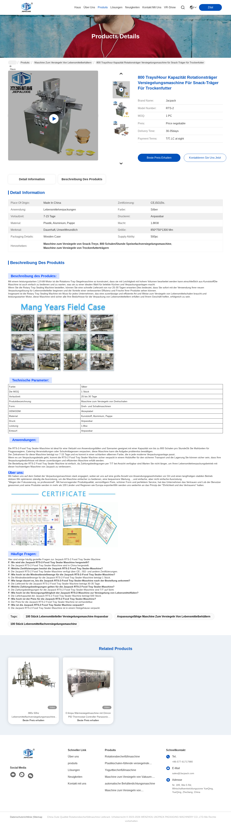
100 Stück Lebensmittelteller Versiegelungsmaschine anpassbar (67, 616)
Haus (77, 7)
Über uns (89, 7)
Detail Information (32, 179)
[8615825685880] (22, 775)
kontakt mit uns (151, 7)
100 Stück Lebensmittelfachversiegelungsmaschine (43, 623)
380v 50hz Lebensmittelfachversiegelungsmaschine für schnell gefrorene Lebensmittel (33, 715)
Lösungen (74, 770)
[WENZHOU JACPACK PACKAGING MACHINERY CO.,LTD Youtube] (13, 775)
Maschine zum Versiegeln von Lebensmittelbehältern (62, 62)
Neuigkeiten (75, 776)
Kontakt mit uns (77, 783)
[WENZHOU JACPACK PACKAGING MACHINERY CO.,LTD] (26, 7)
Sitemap (37, 817)
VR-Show (170, 7)
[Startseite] (28, 753)
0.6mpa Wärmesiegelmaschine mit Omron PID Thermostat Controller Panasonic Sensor (88, 715)
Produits (25, 62)
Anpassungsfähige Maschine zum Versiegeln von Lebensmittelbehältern (163, 616)
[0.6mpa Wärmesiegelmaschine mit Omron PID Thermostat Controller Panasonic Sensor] (88, 684)
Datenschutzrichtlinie (21, 817)
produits (103, 7)
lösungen (116, 7)
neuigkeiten (132, 7)
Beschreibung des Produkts (82, 179)
